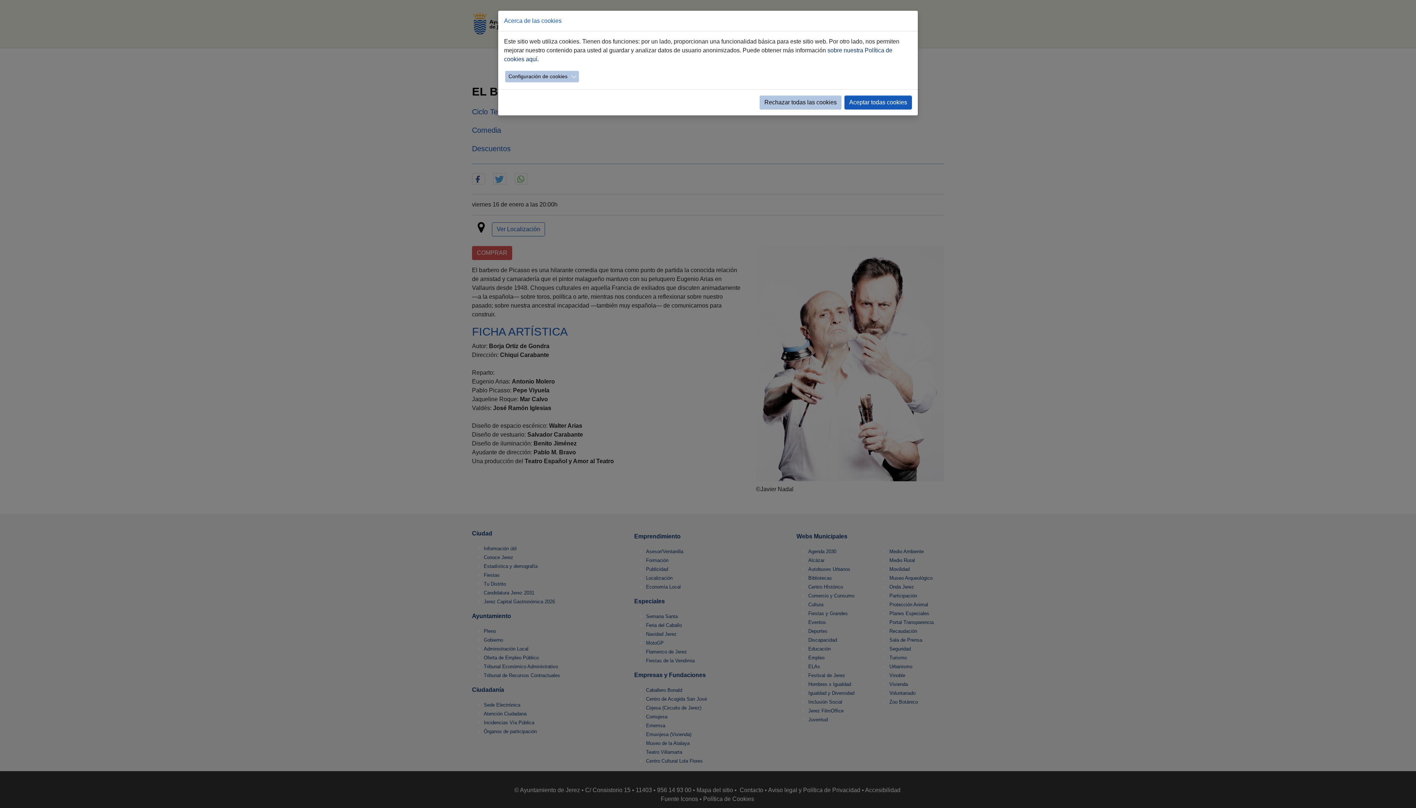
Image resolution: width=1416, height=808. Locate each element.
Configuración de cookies (538, 76)
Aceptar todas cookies (878, 102)
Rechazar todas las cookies (800, 102)
